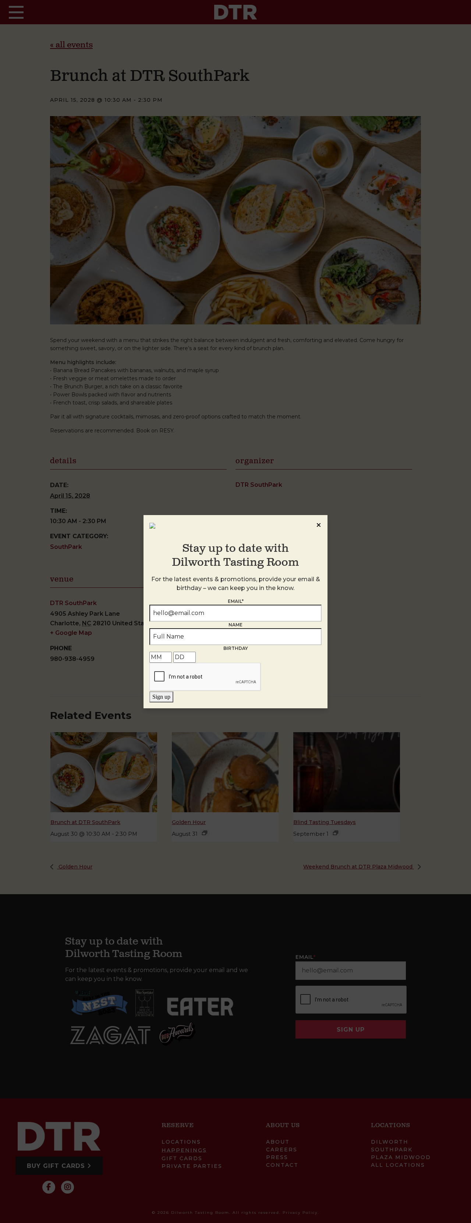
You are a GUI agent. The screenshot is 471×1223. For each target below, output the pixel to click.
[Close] (319, 524)
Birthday (235, 648)
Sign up (161, 697)
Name (235, 624)
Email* (236, 601)
